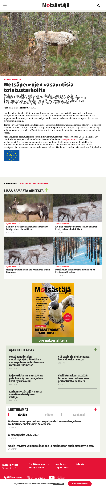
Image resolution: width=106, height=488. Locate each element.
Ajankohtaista (22, 350)
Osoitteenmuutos (39, 464)
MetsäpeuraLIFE (68, 139)
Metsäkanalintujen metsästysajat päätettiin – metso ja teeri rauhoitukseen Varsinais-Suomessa (44, 423)
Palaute (79, 464)
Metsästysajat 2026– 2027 (23, 435)
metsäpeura (25, 183)
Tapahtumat (62, 467)
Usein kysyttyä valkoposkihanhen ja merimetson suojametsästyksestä (51, 446)
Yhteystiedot (36, 467)
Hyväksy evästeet (80, 483)
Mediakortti (62, 464)
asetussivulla (58, 483)
